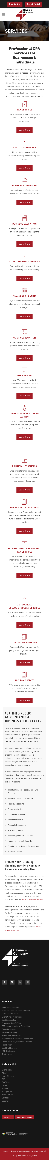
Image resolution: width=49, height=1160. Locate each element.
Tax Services (7, 1054)
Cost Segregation (9, 1020)
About (4, 1073)
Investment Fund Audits (12, 1036)
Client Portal (33, 4)
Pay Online (15, 4)
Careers (5, 1085)
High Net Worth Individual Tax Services (17, 1039)
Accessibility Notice (30, 1156)
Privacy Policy (17, 1156)
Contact (5, 1098)
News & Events (8, 1076)
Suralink (5, 1088)
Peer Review (7, 1045)
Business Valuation (10, 1014)
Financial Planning (9, 1032)
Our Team (6, 1082)
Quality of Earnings (10, 1048)
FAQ (3, 1079)
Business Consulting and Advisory (16, 1011)
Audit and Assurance (10, 1008)
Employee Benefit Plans (12, 1023)
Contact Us (8, 1117)
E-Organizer (7, 1092)
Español (5, 1101)
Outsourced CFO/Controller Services (17, 1042)
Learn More (24, 130)
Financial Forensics (9, 1029)
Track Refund (7, 1095)
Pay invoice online (24, 1117)
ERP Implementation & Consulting (16, 1026)
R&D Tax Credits (8, 1051)
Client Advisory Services (12, 1017)
